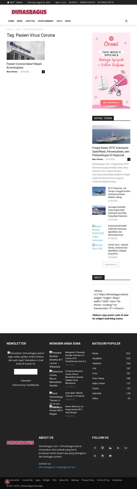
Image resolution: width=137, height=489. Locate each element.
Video (68, 21)
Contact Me (27, 480)
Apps (37, 480)
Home (11, 21)
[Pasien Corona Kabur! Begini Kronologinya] (26, 50)
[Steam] (125, 448)
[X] (95, 456)
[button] (126, 21)
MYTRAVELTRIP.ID (106, 2)
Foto (59, 21)
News (20, 21)
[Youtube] (110, 456)
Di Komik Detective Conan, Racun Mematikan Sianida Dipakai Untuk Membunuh (74, 377)
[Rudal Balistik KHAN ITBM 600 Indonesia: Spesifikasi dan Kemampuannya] (99, 233)
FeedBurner (32, 385)
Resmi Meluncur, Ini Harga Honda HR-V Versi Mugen (74, 409)
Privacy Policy (88, 480)
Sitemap (75, 480)
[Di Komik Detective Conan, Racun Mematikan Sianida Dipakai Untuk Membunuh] (56, 378)
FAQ (54, 480)
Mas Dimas (12, 71)
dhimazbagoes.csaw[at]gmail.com (57, 467)
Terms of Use (103, 480)
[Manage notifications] (7, 481)
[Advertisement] (91, 12)
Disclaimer (117, 480)
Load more (110, 264)
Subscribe (63, 480)
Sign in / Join (60, 2)
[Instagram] (102, 448)
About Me (14, 480)
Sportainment (46, 21)
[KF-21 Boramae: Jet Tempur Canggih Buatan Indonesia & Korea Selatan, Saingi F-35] (99, 191)
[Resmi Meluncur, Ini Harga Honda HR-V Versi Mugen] (56, 410)
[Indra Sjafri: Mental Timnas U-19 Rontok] (56, 400)
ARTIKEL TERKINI (103, 118)
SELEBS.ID (73, 2)
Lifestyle (30, 21)
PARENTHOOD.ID (87, 2)
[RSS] (118, 448)
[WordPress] (102, 456)
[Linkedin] (110, 448)
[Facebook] (95, 448)
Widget (46, 480)
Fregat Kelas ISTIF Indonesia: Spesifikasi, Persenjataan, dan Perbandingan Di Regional (110, 151)
